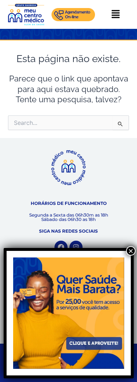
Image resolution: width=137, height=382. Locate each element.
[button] (115, 14)
